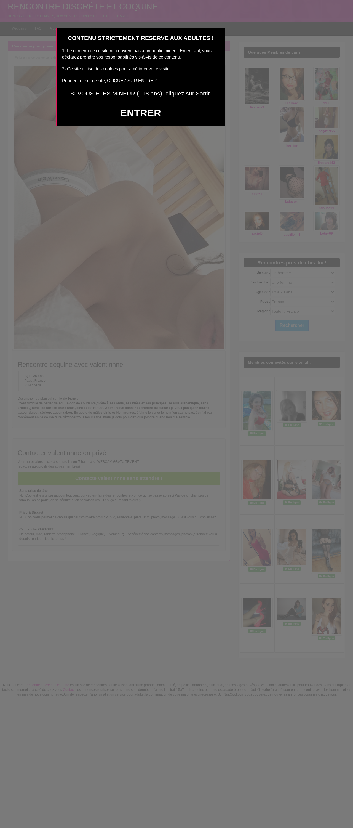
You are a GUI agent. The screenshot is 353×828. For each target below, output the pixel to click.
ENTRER (140, 113)
